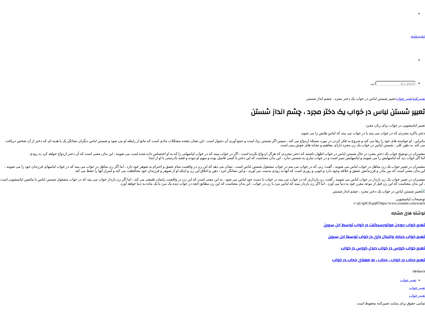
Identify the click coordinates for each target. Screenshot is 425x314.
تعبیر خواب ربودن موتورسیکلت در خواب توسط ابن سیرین (374, 225)
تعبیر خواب (417, 288)
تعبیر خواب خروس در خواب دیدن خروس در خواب (383, 248)
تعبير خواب (404, 98)
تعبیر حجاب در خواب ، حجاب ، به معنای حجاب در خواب (378, 260)
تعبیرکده (419, 98)
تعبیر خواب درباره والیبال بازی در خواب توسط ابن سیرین (376, 236)
